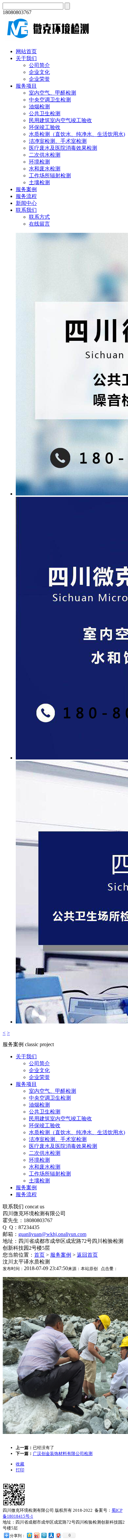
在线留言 (39, 224)
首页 (39, 1255)
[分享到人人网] (50, 1535)
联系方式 (39, 217)
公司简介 (39, 65)
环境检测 (39, 162)
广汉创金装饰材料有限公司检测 (63, 1453)
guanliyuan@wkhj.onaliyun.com (52, 1234)
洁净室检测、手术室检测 (58, 141)
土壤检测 (39, 182)
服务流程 (26, 196)
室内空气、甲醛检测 (52, 93)
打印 (20, 1469)
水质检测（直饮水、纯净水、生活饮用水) (77, 134)
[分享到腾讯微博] (43, 1535)
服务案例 (26, 189)
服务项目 (26, 86)
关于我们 (26, 58)
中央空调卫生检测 (50, 99)
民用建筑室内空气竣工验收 (60, 120)
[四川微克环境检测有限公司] (47, 40)
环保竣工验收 (44, 127)
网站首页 (26, 51)
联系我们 (26, 210)
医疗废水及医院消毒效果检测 (63, 148)
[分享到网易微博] (58, 1535)
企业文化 (39, 72)
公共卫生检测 (44, 113)
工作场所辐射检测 (50, 175)
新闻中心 (26, 203)
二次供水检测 (44, 155)
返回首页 (87, 1255)
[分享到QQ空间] (29, 1535)
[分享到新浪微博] (36, 1535)
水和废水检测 (44, 168)
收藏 (20, 1464)
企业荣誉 (39, 79)
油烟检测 (39, 106)
